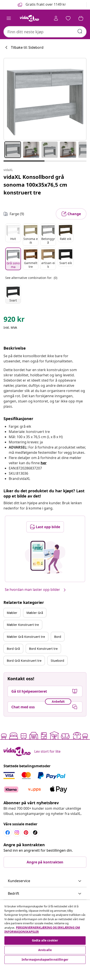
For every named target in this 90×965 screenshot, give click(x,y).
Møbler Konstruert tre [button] (23, 625)
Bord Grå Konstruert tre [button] (24, 660)
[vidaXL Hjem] (29, 18)
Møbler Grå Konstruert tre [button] (26, 637)
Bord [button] (57, 637)
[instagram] (17, 832)
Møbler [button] (12, 613)
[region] (45, 932)
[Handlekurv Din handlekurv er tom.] (81, 18)
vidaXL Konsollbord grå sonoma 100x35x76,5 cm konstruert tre (35, 184)
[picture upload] (45, 557)
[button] (41, 5)
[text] (14, 320)
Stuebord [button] (57, 660)
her (44, 463)
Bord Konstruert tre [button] (43, 649)
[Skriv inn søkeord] (79, 31)
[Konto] (56, 18)
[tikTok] (35, 832)
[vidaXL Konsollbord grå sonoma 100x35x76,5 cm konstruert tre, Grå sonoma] (45, 99)
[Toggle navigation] (8, 18)
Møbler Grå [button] (34, 613)
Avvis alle (45, 950)
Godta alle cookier (45, 940)
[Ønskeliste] (68, 18)
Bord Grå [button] (13, 649)
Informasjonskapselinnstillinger (45, 960)
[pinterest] (26, 832)
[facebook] (7, 832)
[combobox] (45, 31)
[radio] (13, 232)
